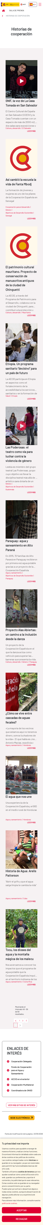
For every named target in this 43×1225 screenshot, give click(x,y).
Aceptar (22, 1210)
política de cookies (9, 1203)
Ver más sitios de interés (21, 1105)
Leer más (31, 131)
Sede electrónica (20, 1117)
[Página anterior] (15, 1020)
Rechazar (21, 1218)
